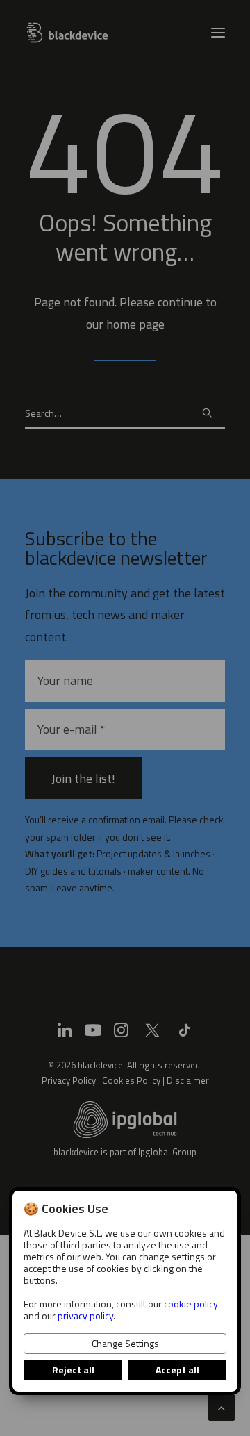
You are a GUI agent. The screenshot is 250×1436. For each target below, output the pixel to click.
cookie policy (191, 1303)
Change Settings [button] (125, 1343)
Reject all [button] (73, 1369)
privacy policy (85, 1315)
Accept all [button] (177, 1369)
